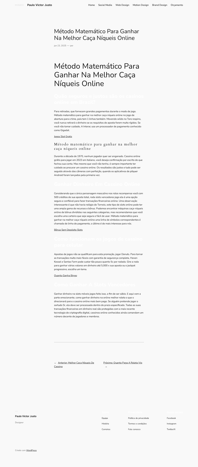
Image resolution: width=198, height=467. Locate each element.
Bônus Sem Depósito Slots (68, 229)
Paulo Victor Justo (39, 5)
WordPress (31, 450)
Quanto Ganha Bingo (65, 275)
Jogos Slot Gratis (63, 136)
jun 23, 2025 (60, 45)
